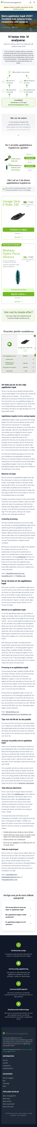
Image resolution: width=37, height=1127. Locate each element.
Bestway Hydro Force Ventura (16, 168)
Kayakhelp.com (25, 714)
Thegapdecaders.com (9, 880)
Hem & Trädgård (8, 1078)
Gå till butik (30, 158)
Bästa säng (6, 1098)
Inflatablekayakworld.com (15, 573)
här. (29, 318)
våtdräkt (15, 843)
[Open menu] (30, 2)
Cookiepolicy (7, 1066)
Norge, (30, 1049)
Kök (4, 1081)
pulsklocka (22, 557)
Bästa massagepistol (9, 1096)
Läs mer (21, 9)
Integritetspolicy (8, 1068)
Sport (4, 1086)
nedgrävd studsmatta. (26, 783)
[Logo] (11, 3)
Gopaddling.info (7, 576)
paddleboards (19, 794)
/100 (25, 356)
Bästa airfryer (7, 1101)
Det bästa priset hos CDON (18, 290)
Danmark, (24, 1049)
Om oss (5, 1060)
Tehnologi (6, 1083)
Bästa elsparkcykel (9, 1104)
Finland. (13, 1051)
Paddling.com (21, 576)
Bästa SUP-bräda (8, 1107)
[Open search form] (34, 2)
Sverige (5, 1051)
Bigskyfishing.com (12, 712)
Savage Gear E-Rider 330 (16, 160)
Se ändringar (22, 27)
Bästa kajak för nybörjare (11, 245)
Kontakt (5, 1063)
